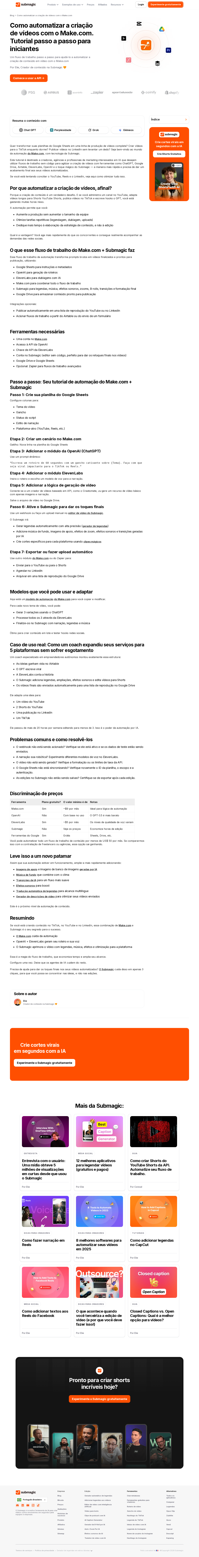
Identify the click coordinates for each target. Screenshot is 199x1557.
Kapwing (170, 1538)
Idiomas (61, 1529)
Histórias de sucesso (63, 1515)
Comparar (170, 1502)
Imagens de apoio (26, 869)
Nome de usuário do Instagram (140, 1534)
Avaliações (62, 1509)
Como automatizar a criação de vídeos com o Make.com (44, 15)
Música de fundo (26, 874)
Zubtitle (169, 1516)
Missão (61, 1500)
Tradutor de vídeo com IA (95, 1538)
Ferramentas (132, 1491)
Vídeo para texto (92, 1511)
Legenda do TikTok (135, 1520)
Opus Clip (170, 1511)
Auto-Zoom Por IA (92, 1529)
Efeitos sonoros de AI (94, 1534)
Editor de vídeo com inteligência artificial (98, 1506)
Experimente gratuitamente (166, 4)
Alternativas (171, 1491)
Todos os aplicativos (171, 1497)
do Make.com (36, 153)
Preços (90, 4)
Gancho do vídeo (134, 1511)
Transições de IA (26, 880)
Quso (168, 1520)
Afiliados (102, 4)
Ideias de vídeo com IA (136, 1525)
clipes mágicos (92, 541)
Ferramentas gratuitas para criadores (138, 1501)
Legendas (170, 1507)
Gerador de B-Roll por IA (95, 1525)
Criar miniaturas (133, 1496)
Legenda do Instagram (136, 1529)
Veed (168, 1525)
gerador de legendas (95, 526)
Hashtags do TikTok (135, 1516)
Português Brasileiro (32, 1500)
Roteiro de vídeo (134, 1507)
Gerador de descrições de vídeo (35, 896)
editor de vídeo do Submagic (85, 513)
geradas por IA (88, 869)
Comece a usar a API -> (28, 78)
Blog (12, 15)
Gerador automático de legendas (98, 1496)
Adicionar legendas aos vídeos (98, 1500)
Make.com (41, 339)
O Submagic (106, 969)
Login (141, 4)
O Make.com (23, 936)
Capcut (169, 1529)
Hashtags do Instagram (136, 1538)
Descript (170, 1534)
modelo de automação (39, 599)
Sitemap (61, 1534)
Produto (61, 1520)
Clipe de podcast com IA (95, 1516)
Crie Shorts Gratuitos (169, 154)
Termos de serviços (24, 1551)
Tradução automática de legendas (37, 891)
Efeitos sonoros (25, 885)
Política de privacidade (44, 1551)
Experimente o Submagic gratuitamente (44, 1062)
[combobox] (32, 1499)
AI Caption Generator (93, 1520)
